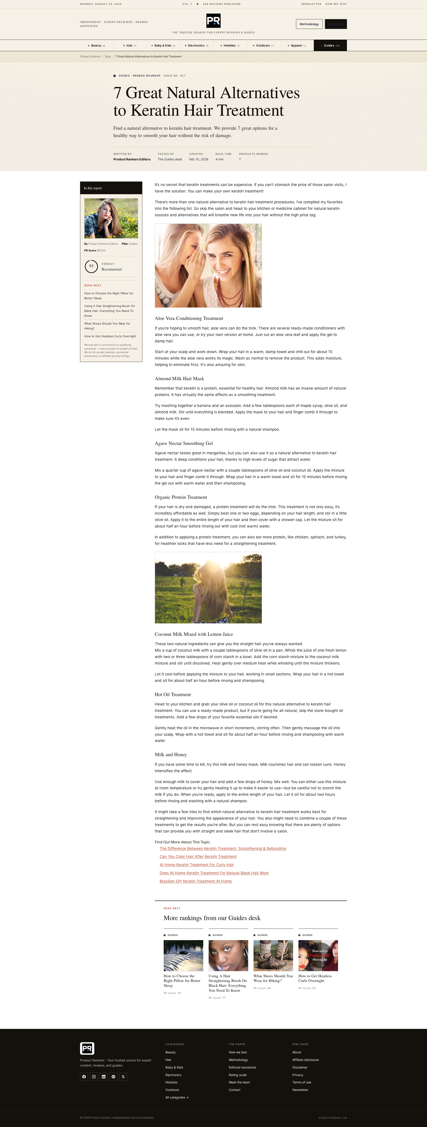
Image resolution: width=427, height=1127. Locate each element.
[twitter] (123, 1077)
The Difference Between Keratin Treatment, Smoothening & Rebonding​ (223, 848)
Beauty (98, 45)
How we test (336, 4)
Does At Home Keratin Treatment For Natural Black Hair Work (214, 873)
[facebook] (84, 1077)
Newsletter (311, 4)
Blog (108, 56)
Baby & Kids (165, 45)
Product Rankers (90, 56)
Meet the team (239, 1082)
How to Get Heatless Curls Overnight (110, 336)
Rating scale (238, 1075)
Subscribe (336, 24)
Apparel (298, 45)
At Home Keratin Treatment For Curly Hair (197, 864)
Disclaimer (299, 1067)
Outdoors (265, 45)
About (296, 1052)
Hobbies (232, 45)
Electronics (198, 45)
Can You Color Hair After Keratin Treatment (198, 856)
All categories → (177, 1097)
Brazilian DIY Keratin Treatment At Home (196, 881)
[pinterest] (113, 1077)
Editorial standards (242, 1067)
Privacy (297, 1075)
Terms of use (301, 1082)
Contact (234, 1090)
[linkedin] (104, 1077)
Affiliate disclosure (305, 1060)
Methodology (309, 24)
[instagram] (94, 1077)
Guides (332, 45)
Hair (132, 45)
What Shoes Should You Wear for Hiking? (107, 326)
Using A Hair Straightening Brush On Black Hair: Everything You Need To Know (109, 310)
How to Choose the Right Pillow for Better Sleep (108, 295)
